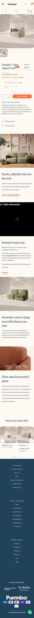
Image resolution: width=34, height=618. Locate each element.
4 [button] (18, 456)
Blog (17, 562)
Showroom (17, 526)
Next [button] (31, 11)
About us (17, 543)
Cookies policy (17, 487)
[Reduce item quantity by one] (4, 96)
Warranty (17, 554)
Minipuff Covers (7, 445)
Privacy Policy (17, 484)
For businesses (17, 465)
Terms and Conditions (17, 480)
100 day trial (17, 547)
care (17, 558)
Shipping (17, 551)
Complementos (17, 519)
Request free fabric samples (11, 195)
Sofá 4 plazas (17, 515)
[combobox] (26, 4)
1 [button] (13, 456)
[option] (5, 11)
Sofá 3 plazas (17, 512)
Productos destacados (17, 501)
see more (5, 272)
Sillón (17, 504)
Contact (17, 473)
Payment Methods (17, 469)
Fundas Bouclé (17, 523)
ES (25, 4)
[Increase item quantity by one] (8, 96)
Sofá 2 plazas (17, 508)
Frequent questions (17, 540)
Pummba (19, 612)
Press (17, 476)
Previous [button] (2, 11)
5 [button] (20, 456)
